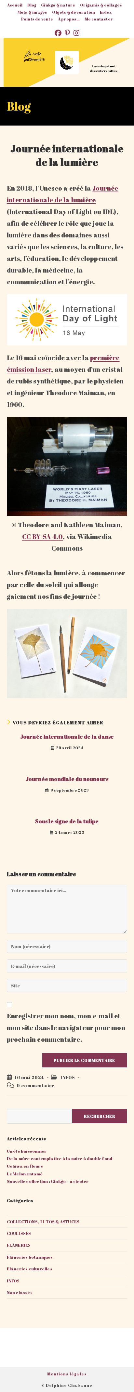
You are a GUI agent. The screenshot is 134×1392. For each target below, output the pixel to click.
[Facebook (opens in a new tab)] (60, 33)
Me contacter (99, 18)
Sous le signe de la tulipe (67, 821)
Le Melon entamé (25, 1174)
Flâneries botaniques (30, 1257)
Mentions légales (67, 1373)
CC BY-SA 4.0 (42, 536)
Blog (31, 4)
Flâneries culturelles (29, 1269)
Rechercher (99, 1116)
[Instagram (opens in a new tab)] (76, 33)
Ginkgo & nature (58, 4)
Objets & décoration (73, 12)
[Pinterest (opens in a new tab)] (69, 33)
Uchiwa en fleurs (25, 1166)
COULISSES (19, 1233)
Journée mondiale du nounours (67, 779)
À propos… (69, 18)
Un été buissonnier (27, 1151)
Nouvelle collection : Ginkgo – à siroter (48, 1181)
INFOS (67, 1077)
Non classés (20, 1292)
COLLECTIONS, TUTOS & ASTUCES (43, 1222)
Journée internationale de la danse (67, 736)
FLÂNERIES (19, 1245)
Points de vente (37, 18)
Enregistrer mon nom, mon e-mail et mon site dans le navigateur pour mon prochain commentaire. (66, 1027)
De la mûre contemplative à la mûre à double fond (60, 1158)
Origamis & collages (101, 4)
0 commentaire (36, 1085)
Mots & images (32, 12)
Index (106, 12)
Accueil (14, 4)
